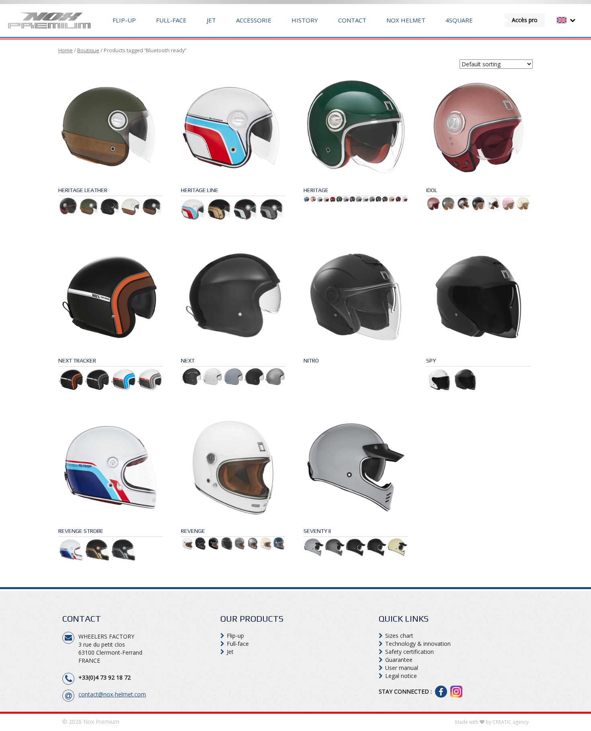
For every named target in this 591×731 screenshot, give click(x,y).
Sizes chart (399, 635)
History (304, 20)
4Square (459, 20)
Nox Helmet (405, 20)
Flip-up (124, 20)
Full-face (171, 20)
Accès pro (525, 20)
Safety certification (409, 651)
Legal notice (401, 676)
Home (65, 50)
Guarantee (398, 659)
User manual (401, 668)
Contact (352, 20)
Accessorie (253, 20)
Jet (211, 20)
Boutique (88, 50)
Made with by (492, 722)
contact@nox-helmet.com (112, 694)
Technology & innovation (418, 643)
